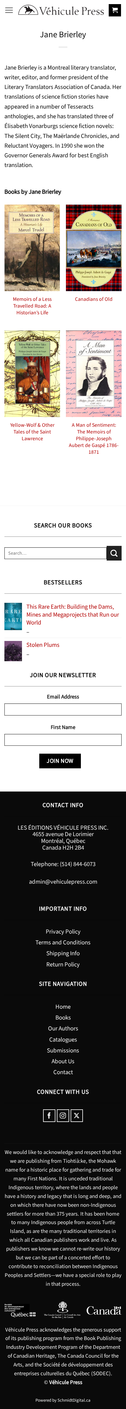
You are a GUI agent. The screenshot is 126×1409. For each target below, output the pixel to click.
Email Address (63, 697)
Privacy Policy (63, 931)
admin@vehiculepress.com (63, 882)
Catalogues (63, 1039)
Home (63, 1007)
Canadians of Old (94, 299)
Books (63, 1017)
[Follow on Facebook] (49, 1115)
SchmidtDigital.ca (74, 1400)
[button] (9, 10)
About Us (63, 1061)
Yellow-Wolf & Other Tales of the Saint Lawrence (32, 432)
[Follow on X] (77, 1115)
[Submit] (114, 553)
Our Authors (63, 1028)
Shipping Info (63, 953)
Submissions (63, 1050)
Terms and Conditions (63, 942)
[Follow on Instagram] (63, 1115)
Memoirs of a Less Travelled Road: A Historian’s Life (32, 306)
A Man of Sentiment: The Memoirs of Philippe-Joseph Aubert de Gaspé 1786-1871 (94, 438)
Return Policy (63, 964)
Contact (63, 1072)
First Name (63, 727)
